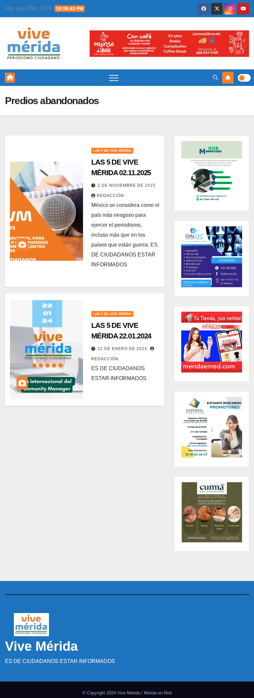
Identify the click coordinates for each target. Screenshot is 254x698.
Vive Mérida (41, 646)
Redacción (110, 195)
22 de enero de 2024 (123, 348)
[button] (215, 77)
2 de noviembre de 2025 (126, 185)
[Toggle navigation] (114, 77)
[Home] (10, 78)
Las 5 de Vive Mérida (112, 150)
